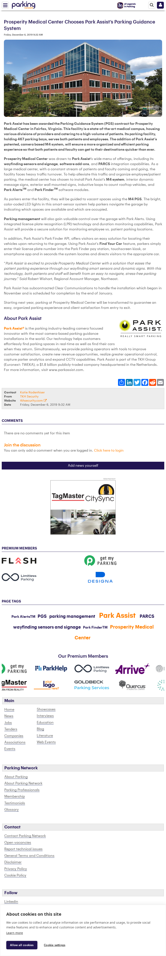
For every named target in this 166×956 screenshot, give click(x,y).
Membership (14, 796)
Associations (15, 742)
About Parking (16, 777)
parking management (72, 616)
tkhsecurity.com (32, 400)
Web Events (46, 742)
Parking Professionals (22, 790)
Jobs (8, 722)
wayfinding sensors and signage (47, 627)
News (8, 716)
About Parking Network (23, 783)
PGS (42, 616)
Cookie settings (54, 945)
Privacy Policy (15, 869)
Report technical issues (23, 849)
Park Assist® (14, 328)
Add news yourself (83, 465)
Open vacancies (17, 842)
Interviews (45, 716)
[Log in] (160, 5)
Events (9, 749)
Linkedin (11, 901)
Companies (13, 736)
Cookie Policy (15, 875)
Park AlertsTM (23, 616)
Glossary (11, 809)
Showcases (46, 709)
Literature (45, 735)
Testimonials (14, 803)
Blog (40, 729)
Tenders (10, 729)
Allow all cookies (22, 945)
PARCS (147, 616)
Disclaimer (13, 862)
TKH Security (29, 396)
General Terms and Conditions (29, 855)
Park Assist (117, 615)
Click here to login (109, 450)
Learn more (14, 933)
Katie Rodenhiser (32, 392)
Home (9, 709)
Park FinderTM (95, 627)
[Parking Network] (23, 4)
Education (45, 722)
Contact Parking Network (25, 836)
